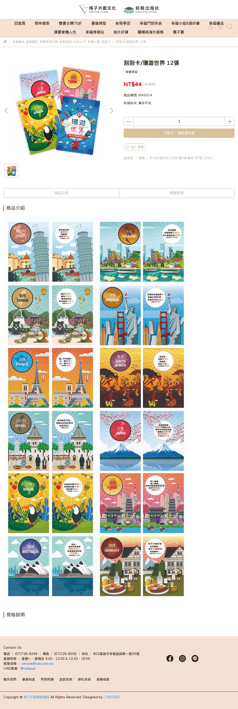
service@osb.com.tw (38, 663)
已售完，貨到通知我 (179, 133)
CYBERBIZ (111, 697)
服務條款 (102, 679)
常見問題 (47, 679)
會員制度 (28, 679)
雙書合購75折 (70, 23)
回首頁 (19, 23)
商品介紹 (61, 193)
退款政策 (65, 679)
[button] (111, 110)
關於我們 (10, 679)
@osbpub (28, 668)
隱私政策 (84, 679)
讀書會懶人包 (65, 32)
